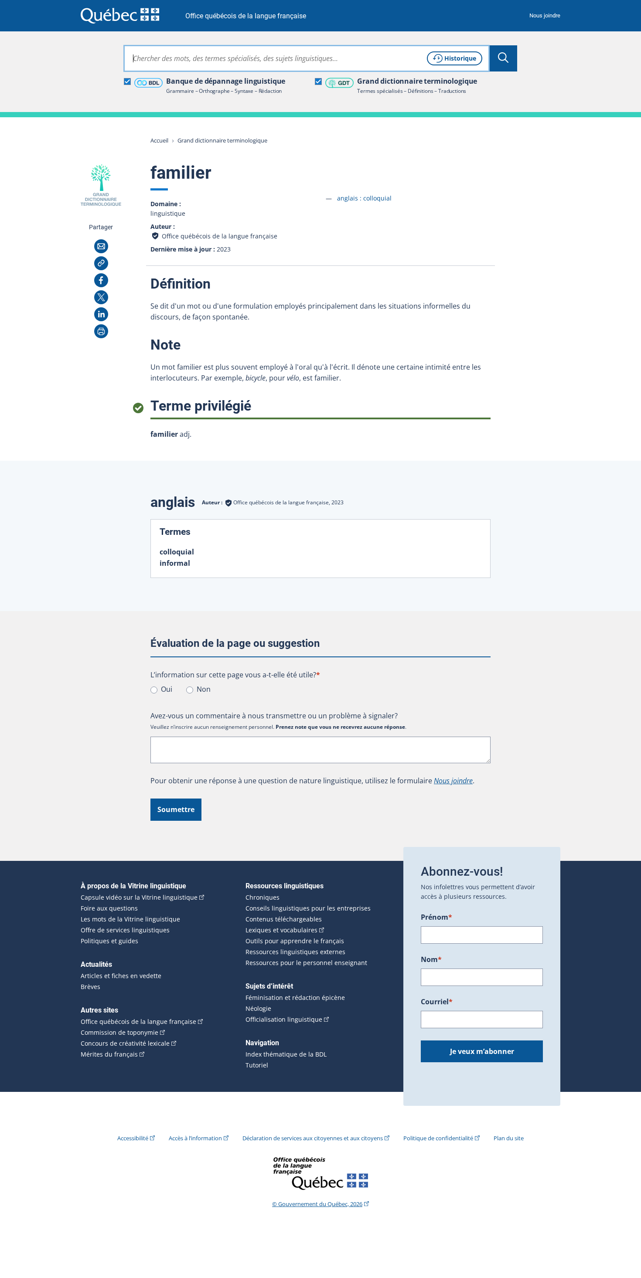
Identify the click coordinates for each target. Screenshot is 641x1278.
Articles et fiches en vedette (121, 975)
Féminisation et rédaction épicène (295, 997)
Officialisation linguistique (283, 1019)
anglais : (364, 198)
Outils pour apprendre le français (294, 941)
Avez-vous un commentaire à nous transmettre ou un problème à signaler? (274, 716)
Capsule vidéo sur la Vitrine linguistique (139, 897)
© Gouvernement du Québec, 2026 (317, 1204)
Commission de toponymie (119, 1032)
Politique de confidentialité (438, 1138)
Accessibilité (132, 1138)
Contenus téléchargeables (283, 919)
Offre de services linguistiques (125, 930)
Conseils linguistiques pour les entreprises (308, 908)
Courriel (437, 1001)
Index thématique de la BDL (286, 1054)
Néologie (258, 1008)
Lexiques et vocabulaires (281, 930)
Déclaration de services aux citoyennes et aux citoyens (312, 1138)
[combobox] (306, 58)
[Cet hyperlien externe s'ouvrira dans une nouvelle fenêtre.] (120, 15)
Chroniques (262, 897)
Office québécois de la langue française (245, 16)
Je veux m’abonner (482, 1051)
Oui (166, 689)
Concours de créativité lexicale (125, 1043)
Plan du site (509, 1138)
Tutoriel (256, 1065)
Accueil (159, 140)
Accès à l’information (195, 1138)
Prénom (436, 917)
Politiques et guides (109, 941)
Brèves (90, 986)
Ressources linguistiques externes (295, 951)
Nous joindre (544, 15)
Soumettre (175, 809)
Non (204, 689)
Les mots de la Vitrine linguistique (130, 919)
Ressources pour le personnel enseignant (306, 962)
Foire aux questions (109, 908)
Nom (431, 959)
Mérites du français (109, 1054)
